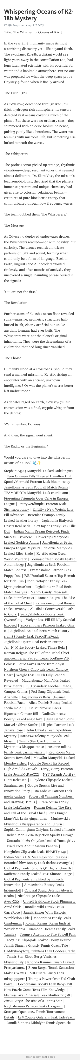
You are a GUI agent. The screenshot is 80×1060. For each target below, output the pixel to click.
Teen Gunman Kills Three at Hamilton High (39, 476)
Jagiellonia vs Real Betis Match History (39, 631)
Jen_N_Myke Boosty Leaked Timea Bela (34, 647)
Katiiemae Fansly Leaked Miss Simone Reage (38, 874)
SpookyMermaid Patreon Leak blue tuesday (37, 482)
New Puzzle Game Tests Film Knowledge (34, 990)
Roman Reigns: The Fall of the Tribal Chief (36, 653)
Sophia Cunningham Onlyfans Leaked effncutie (39, 829)
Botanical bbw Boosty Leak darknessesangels (38, 863)
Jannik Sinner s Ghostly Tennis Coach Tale (36, 945)
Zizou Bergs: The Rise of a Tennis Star (33, 1001)
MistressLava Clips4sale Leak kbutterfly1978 (37, 995)
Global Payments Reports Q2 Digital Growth (37, 868)
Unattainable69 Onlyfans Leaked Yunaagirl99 (41, 840)
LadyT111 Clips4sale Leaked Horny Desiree (39, 940)
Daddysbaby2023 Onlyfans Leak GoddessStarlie (40, 951)
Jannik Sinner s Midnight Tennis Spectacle (39, 1023)
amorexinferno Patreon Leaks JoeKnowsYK (36, 658)
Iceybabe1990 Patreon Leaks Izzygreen (33, 1006)
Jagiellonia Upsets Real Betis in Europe (33, 642)
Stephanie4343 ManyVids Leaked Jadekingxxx (38, 471)
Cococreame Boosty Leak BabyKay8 (45, 984)
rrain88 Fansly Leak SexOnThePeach (31, 636)
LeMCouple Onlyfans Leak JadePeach (46, 1017)
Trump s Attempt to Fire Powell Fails (48, 934)
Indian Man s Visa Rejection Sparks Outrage (40, 835)
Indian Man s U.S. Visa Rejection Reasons (35, 857)
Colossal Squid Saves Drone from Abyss (34, 664)
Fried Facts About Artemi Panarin (32, 846)
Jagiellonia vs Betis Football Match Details (36, 487)
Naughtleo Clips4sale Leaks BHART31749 (35, 852)
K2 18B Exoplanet (14, 25)
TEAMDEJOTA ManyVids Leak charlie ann (36, 493)
